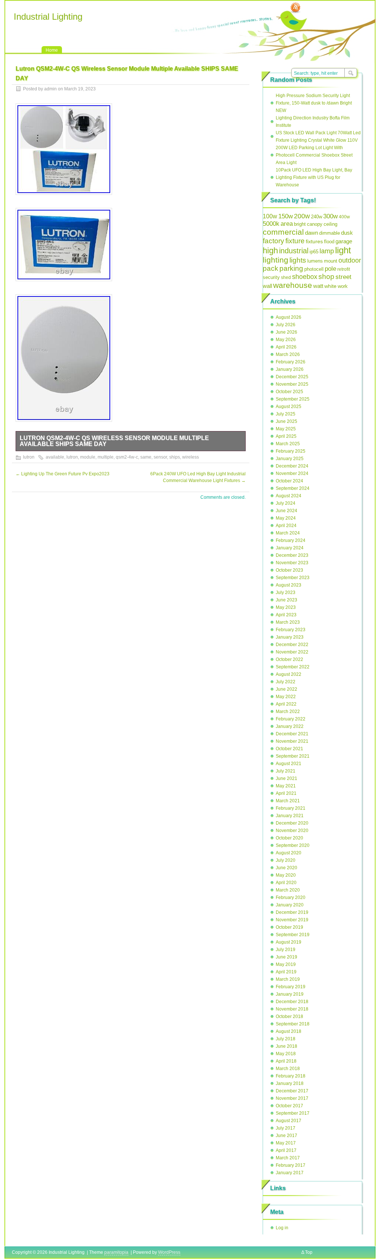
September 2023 (292, 577)
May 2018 (286, 1053)
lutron (29, 457)
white (330, 286)
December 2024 (292, 466)
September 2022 (292, 666)
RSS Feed (295, 8)
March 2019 (288, 979)
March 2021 (288, 800)
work (343, 286)
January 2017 (290, 1172)
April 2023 (286, 614)
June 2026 (286, 332)
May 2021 (286, 786)
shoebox (304, 276)
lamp (327, 251)
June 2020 (286, 867)
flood (329, 241)
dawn (311, 232)
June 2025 (286, 421)
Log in (282, 1227)
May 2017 (286, 1143)
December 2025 (292, 376)
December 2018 (292, 1001)
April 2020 (286, 882)
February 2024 (290, 540)
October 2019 (289, 927)
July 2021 (285, 771)
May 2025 (286, 428)
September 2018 (292, 1024)
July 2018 (285, 1038)
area (287, 223)
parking (291, 268)
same (145, 457)
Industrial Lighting (48, 17)
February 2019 (290, 986)
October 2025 (289, 391)
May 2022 (286, 696)
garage (343, 241)
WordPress (169, 1252)
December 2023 (292, 555)
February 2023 (290, 629)
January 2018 (290, 1083)
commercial (283, 232)
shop (326, 276)
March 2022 (288, 711)
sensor (160, 457)
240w (316, 216)
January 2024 (290, 547)
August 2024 (288, 495)
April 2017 (286, 1150)
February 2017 (290, 1165)
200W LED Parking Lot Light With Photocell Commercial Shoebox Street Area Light (314, 155)
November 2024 (292, 473)
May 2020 (286, 875)
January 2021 (290, 815)
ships (174, 457)
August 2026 (288, 317)
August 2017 (288, 1120)
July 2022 (285, 681)
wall (267, 286)
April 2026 (286, 347)
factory (273, 241)
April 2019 (286, 971)
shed (286, 277)
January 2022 (290, 726)
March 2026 (288, 354)
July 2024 (285, 503)
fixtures (314, 241)
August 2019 (288, 942)
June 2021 (286, 778)
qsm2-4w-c (127, 457)
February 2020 (290, 897)
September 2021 (292, 756)
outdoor (349, 260)
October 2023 (289, 570)
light (343, 250)
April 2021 (286, 793)
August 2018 (288, 1031)
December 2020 (292, 823)
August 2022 (288, 674)
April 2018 (286, 1061)
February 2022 (290, 719)
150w (285, 216)
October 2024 (289, 481)
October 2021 (289, 748)
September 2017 (292, 1113)
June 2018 (286, 1046)
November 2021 (292, 741)
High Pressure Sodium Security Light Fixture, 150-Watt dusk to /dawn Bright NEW (314, 103)
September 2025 (292, 399)
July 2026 (285, 324)
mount (330, 261)
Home (52, 50)
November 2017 (292, 1098)
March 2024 (288, 533)
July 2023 (285, 592)
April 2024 (286, 525)
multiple (106, 457)
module (87, 457)
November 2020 (292, 830)
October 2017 (289, 1105)
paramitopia (116, 1252)
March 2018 (288, 1068)
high (270, 250)
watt (318, 286)
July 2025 (285, 414)
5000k (271, 223)
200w (302, 216)
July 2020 (285, 860)
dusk (347, 232)
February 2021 (290, 808)
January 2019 (290, 994)
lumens (315, 261)
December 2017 (292, 1090)
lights (297, 260)
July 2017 (285, 1128)
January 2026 (290, 369)
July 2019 (285, 949)
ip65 (313, 251)
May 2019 (286, 964)
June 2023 (286, 600)
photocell (314, 269)
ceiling (330, 224)
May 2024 (286, 518)
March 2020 (288, 890)
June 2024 (286, 510)
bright (300, 224)
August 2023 (288, 585)
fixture (295, 241)
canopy (314, 224)
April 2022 (286, 704)
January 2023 (290, 637)
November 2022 (292, 652)
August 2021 (288, 763)
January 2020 (290, 905)
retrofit (343, 269)
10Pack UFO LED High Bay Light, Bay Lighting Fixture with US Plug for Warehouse (314, 177)
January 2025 (290, 458)
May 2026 (286, 339)
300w (330, 216)
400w (344, 216)
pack (270, 268)
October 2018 (289, 1016)
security (271, 277)
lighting (275, 260)
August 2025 (288, 406)
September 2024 (292, 488)
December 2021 (292, 733)
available (55, 457)
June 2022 (286, 689)
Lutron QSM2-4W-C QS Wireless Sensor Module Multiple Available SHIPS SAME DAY (114, 441)
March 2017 (288, 1157)
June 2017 (286, 1135)
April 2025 (286, 436)
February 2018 (290, 1076)
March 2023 (288, 622)
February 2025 (290, 451)
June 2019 (286, 957)
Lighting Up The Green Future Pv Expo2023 (62, 473)
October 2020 (289, 838)
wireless (190, 457)
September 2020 (292, 845)
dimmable (329, 233)
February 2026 (290, 361)
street (343, 276)
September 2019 (292, 934)
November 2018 (292, 1009)
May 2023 (286, 607)
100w (270, 216)
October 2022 (289, 659)
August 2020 (288, 852)
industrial (293, 251)
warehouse (292, 285)
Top (308, 1252)
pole (330, 268)
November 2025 (292, 384)
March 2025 (288, 443)
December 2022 (292, 644)
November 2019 (292, 919)
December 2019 (292, 912)
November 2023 (292, 562)
